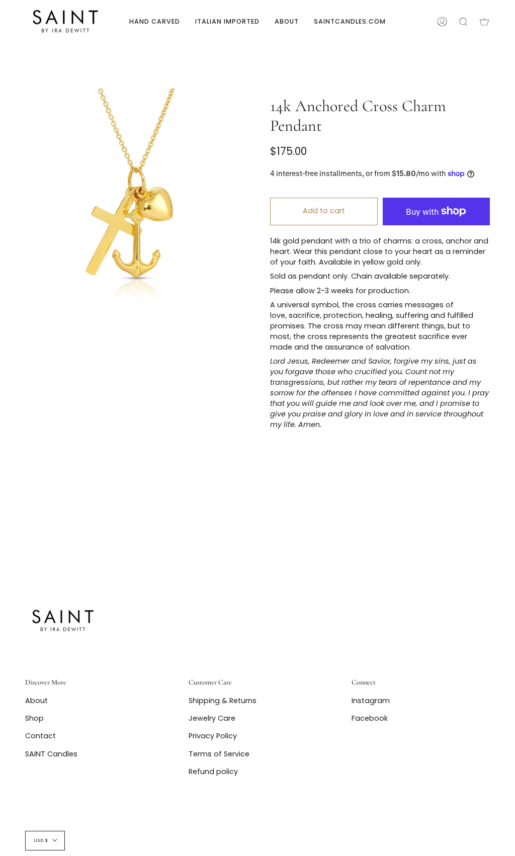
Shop (34, 718)
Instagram (371, 701)
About (36, 701)
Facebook (370, 718)
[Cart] (484, 21)
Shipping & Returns (222, 701)
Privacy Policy (213, 736)
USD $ (41, 840)
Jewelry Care (212, 718)
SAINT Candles (51, 754)
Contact (40, 736)
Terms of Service (219, 754)
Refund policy (213, 771)
